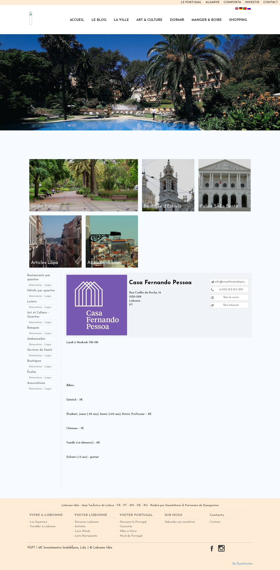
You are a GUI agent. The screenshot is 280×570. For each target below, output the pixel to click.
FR (119, 505)
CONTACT (270, 2)
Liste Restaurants (86, 536)
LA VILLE (121, 20)
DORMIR (177, 20)
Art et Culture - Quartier (38, 314)
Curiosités (126, 526)
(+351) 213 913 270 (230, 289)
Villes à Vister (128, 531)
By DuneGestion (242, 563)
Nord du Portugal (131, 536)
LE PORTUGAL (191, 2)
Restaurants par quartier (38, 277)
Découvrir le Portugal (133, 522)
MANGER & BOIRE (206, 20)
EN (132, 505)
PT (125, 505)
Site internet (230, 305)
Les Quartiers (38, 522)
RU (145, 505)
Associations (36, 383)
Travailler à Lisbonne (43, 526)
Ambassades (36, 338)
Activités (80, 526)
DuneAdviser (173, 505)
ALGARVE (213, 2)
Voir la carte (230, 297)
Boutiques (34, 361)
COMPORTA (232, 2)
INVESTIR (252, 2)
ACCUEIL (77, 20)
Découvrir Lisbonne (87, 522)
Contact (215, 522)
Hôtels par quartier (41, 290)
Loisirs (32, 301)
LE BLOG (98, 20)
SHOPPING (238, 20)
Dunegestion (211, 505)
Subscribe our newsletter (180, 522)
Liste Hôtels (82, 531)
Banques (33, 327)
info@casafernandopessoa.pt (232, 281)
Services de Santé (39, 350)
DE (139, 505)
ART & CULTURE (149, 20)
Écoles (31, 372)
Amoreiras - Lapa (40, 285)
